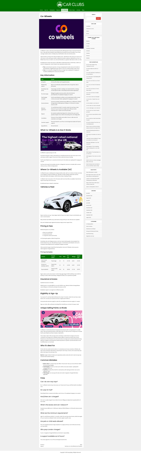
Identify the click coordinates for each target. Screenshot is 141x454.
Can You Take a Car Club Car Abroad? (93, 105)
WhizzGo (88, 55)
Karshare (88, 50)
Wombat (87, 58)
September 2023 (89, 215)
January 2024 (88, 205)
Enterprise (52, 10)
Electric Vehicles (89, 226)
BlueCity (87, 41)
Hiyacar (58, 10)
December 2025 (89, 195)
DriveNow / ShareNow (90, 48)
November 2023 (89, 210)
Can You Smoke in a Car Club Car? (92, 103)
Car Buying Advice (89, 223)
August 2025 (88, 198)
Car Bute (88, 43)
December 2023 (89, 207)
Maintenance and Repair (91, 228)
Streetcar (88, 53)
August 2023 (88, 217)
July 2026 (88, 193)
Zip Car (46, 10)
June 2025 (88, 202)
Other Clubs (72, 10)
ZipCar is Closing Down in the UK (92, 186)
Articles (78, 10)
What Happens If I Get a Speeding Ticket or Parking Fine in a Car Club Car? (92, 148)
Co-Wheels (64, 10)
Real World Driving (89, 233)
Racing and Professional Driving (92, 231)
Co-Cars (87, 45)
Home (41, 10)
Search (93, 14)
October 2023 (88, 212)
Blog (83, 10)
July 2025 (88, 200)
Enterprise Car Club (90, 28)
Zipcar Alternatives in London (91, 172)
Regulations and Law (90, 236)
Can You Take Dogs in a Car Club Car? (93, 107)
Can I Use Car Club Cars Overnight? (92, 96)
